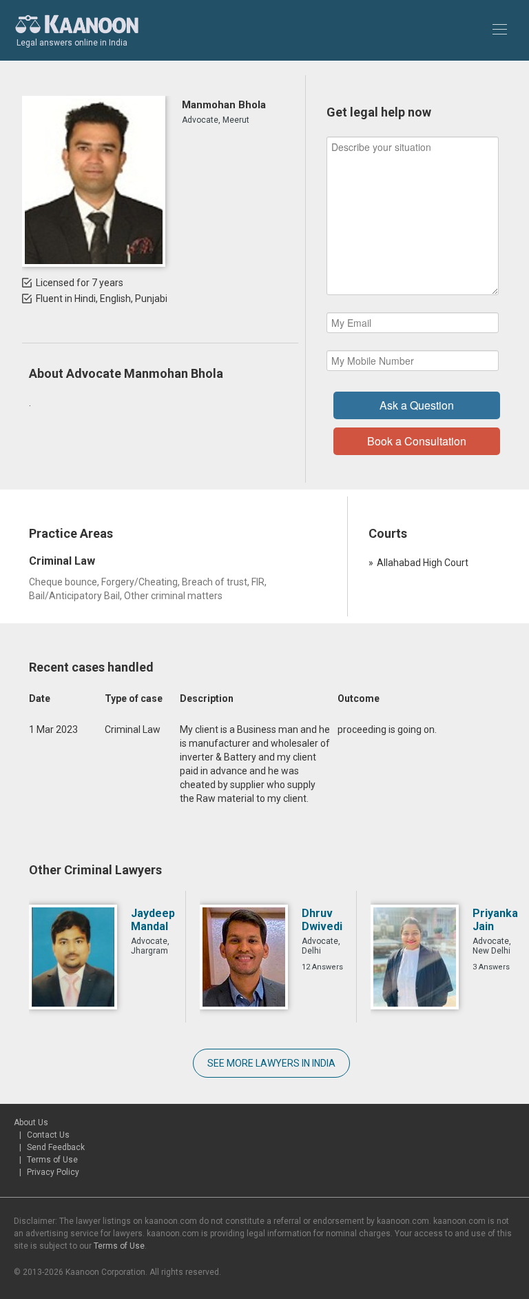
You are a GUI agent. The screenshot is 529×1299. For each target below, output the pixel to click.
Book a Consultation (416, 441)
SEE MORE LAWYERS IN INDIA (271, 1063)
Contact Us (48, 1135)
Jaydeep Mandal (153, 920)
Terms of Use (52, 1160)
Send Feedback (56, 1147)
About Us (31, 1122)
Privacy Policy (53, 1172)
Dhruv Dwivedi (322, 920)
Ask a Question (417, 405)
